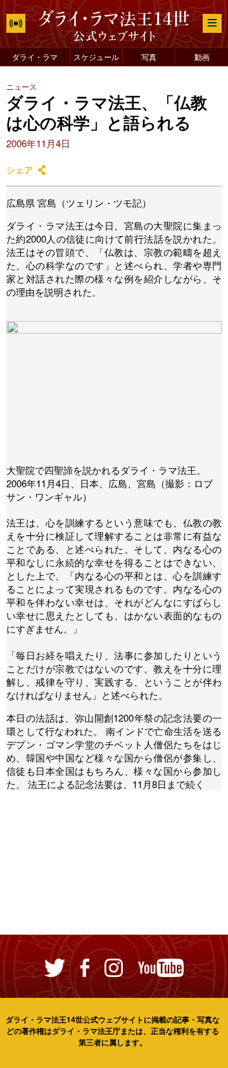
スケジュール (96, 56)
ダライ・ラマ (35, 56)
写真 (148, 56)
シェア (19, 170)
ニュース (21, 86)
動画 (202, 56)
